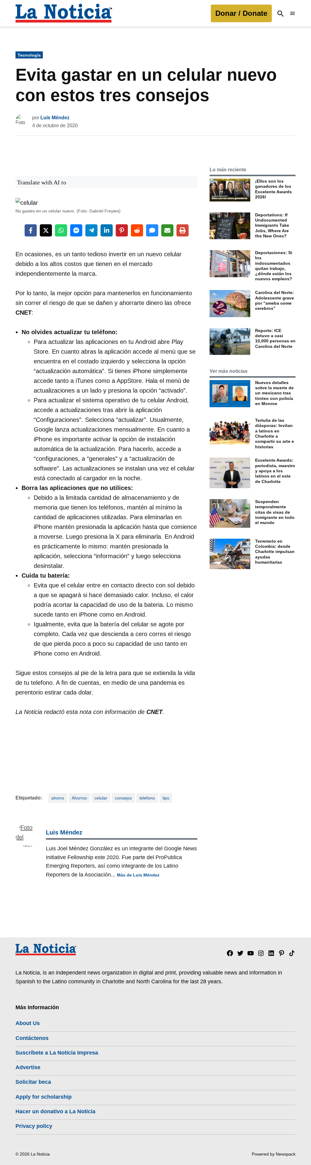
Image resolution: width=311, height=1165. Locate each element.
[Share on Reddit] (137, 230)
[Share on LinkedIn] (107, 230)
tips (165, 798)
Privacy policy (33, 1126)
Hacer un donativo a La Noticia (55, 1111)
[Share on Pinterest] (122, 230)
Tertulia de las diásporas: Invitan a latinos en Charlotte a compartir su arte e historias (274, 433)
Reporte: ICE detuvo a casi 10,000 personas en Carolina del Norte (275, 338)
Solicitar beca (33, 1082)
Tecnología (29, 55)
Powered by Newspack (274, 1154)
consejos (123, 798)
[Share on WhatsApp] (61, 230)
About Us (27, 1023)
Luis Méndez (55, 117)
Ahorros (79, 798)
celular (100, 798)
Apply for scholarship (43, 1097)
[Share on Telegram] (91, 230)
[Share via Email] (167, 230)
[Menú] (292, 13)
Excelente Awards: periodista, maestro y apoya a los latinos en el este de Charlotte (275, 471)
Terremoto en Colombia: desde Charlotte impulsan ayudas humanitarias (275, 552)
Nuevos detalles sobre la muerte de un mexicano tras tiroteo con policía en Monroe (274, 393)
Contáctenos (32, 1038)
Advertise (27, 1067)
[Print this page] (182, 230)
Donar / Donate (241, 13)
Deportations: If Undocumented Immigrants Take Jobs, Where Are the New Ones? (272, 225)
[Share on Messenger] (76, 230)
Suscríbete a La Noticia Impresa (56, 1053)
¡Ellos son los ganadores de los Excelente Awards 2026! (273, 189)
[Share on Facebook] (31, 230)
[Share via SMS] (152, 230)
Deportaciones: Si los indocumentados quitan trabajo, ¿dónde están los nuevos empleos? (273, 265)
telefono (147, 798)
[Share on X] (46, 230)
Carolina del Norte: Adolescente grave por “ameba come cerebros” (274, 300)
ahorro (57, 798)
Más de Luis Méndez (138, 875)
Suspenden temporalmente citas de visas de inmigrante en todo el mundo (275, 512)
